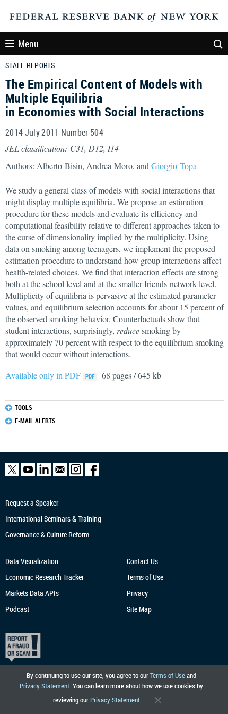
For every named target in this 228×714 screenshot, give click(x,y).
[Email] (60, 473)
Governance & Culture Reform (47, 535)
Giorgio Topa (174, 165)
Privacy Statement (44, 686)
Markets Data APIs (32, 593)
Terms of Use (167, 675)
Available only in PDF (44, 375)
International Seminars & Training (53, 519)
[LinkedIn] (44, 473)
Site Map (139, 609)
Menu (28, 43)
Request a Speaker (31, 503)
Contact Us (142, 561)
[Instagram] (76, 473)
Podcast (17, 609)
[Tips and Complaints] (108, 647)
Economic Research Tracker (44, 577)
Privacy (137, 593)
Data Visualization (31, 561)
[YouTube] (28, 473)
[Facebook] (92, 473)
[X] (12, 473)
